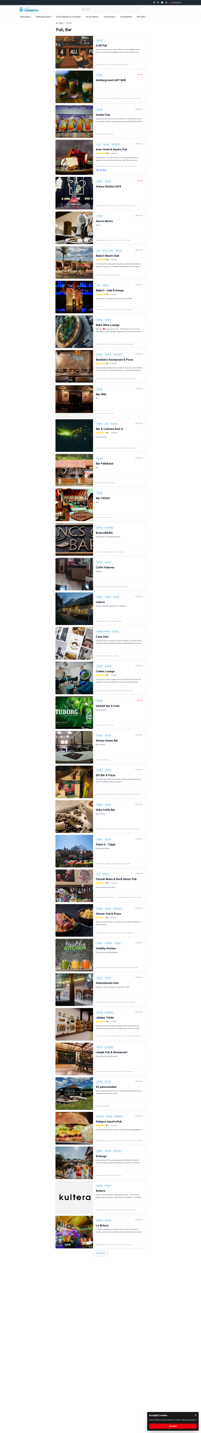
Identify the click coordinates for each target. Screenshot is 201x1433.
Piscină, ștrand (108, 250)
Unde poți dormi (43, 17)
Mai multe (100, 1253)
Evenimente (126, 17)
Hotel (99, 144)
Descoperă (25, 17)
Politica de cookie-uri (189, 1420)
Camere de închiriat (103, 631)
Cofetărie (108, 943)
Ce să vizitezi (92, 17)
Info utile (141, 17)
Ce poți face (110, 17)
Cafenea (99, 181)
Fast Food (100, 1116)
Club (98, 250)
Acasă (61, 23)
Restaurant (116, 144)
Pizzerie (99, 354)
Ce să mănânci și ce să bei (68, 17)
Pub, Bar (99, 40)
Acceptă (173, 1426)
